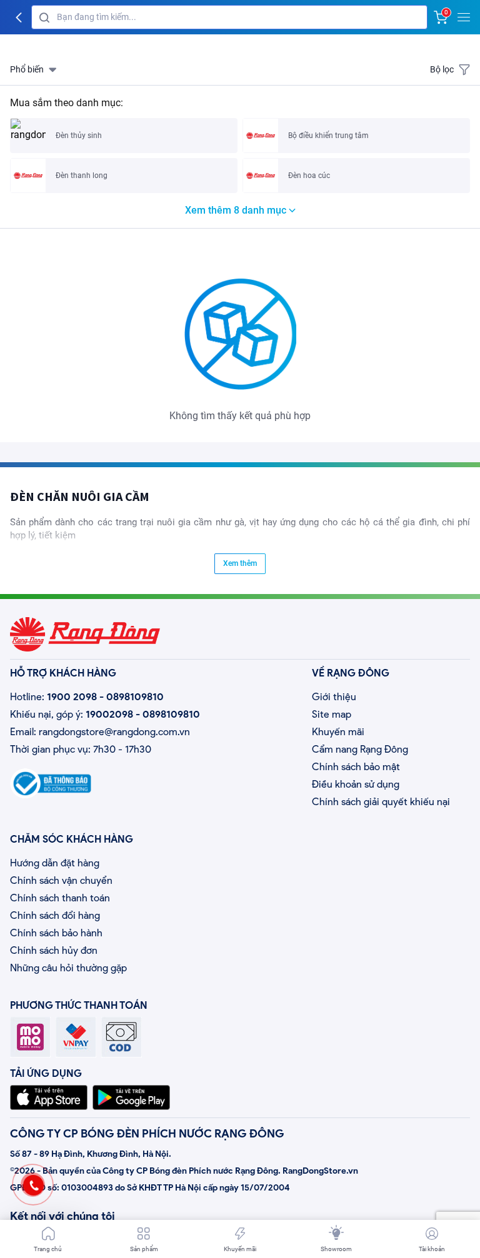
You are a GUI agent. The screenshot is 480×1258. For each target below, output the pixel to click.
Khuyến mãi (338, 732)
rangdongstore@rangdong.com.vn (114, 732)
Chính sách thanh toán (60, 898)
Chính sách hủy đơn (54, 950)
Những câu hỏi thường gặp (68, 968)
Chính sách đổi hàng (55, 915)
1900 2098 (72, 697)
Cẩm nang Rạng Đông (360, 749)
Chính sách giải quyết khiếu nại (381, 802)
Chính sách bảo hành (56, 933)
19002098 (109, 714)
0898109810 (135, 697)
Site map (331, 714)
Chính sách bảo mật (356, 767)
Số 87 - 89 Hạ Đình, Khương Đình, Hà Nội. (90, 1154)
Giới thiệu (334, 697)
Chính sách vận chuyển (61, 880)
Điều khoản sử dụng (355, 784)
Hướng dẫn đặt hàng (54, 863)
